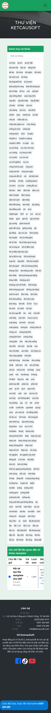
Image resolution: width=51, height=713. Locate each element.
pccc (33, 379)
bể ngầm (28, 72)
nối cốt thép (34, 365)
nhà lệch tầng (14, 360)
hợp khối (21, 261)
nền (21, 341)
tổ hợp (11, 478)
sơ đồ (11, 407)
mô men (31, 322)
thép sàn (24, 450)
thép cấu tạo (36, 436)
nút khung (25, 374)
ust (36, 502)
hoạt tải (12, 261)
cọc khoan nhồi (25, 152)
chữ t (23, 133)
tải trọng (22, 417)
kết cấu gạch (14, 266)
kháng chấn (13, 270)
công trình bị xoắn (16, 167)
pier (10, 388)
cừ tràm (12, 185)
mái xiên (22, 318)
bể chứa (19, 72)
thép (27, 436)
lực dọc (29, 308)
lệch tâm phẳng (15, 299)
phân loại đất (14, 384)
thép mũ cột (14, 450)
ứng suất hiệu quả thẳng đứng (21, 502)
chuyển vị (13, 138)
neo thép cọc (36, 351)
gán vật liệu (34, 218)
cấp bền (35, 91)
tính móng (13, 473)
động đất (37, 540)
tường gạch (13, 492)
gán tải (25, 218)
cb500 (11, 115)
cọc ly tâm (13, 157)
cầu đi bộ (31, 110)
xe (19, 521)
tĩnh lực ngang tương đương (20, 469)
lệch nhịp (24, 294)
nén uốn (21, 346)
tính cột (12, 464)
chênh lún (26, 115)
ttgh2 (32, 483)
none (38, 370)
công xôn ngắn (27, 171)
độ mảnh (19, 540)
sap (21, 403)
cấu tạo (29, 105)
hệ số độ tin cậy (15, 256)
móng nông (27, 337)
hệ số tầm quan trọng (27, 242)
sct (26, 403)
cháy (18, 115)
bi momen (28, 82)
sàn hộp (12, 398)
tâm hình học (14, 422)
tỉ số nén (21, 459)
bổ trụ (22, 91)
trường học (13, 483)
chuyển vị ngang (25, 138)
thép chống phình (16, 445)
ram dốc (12, 393)
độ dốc (37, 535)
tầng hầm (13, 426)
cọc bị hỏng (13, 148)
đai (10, 525)
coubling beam (31, 181)
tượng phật (25, 492)
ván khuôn (13, 511)
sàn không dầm (24, 398)
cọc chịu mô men (27, 148)
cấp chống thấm (15, 96)
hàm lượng (33, 233)
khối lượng (32, 285)
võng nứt (12, 516)
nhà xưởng (36, 360)
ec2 (31, 214)
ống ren (20, 379)
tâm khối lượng (28, 422)
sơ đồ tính (20, 407)
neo (36, 346)
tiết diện (30, 459)
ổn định (12, 379)
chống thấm (14, 133)
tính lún (36, 469)
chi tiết (35, 115)
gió (35, 228)
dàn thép (26, 204)
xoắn (25, 521)
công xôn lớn (14, 171)
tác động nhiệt (32, 412)
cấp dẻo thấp (23, 100)
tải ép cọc (13, 417)
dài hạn (12, 190)
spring (37, 407)
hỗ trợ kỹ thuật (29, 256)
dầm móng (25, 195)
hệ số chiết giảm (26, 237)
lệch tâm (34, 294)
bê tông (24, 77)
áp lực (20, 63)
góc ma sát (22, 233)
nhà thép (25, 360)
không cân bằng (32, 289)
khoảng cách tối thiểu (17, 285)
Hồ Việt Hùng (42, 581)
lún (24, 313)
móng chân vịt (35, 327)
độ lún (11, 540)
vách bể (18, 507)
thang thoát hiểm (16, 436)
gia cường (13, 223)
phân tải (34, 384)
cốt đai (20, 181)
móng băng (13, 327)
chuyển (30, 133)
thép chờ (12, 440)
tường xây (26, 497)
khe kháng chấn (27, 270)
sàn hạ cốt (33, 393)
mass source (33, 318)
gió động (12, 233)
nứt (17, 374)
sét (31, 403)
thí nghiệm (13, 455)
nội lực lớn (21, 370)
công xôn (29, 167)
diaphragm (13, 214)
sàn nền (35, 398)
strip (11, 412)
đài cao (35, 525)
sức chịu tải (19, 412)
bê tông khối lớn (15, 82)
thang (21, 431)
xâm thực (31, 516)
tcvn (20, 426)
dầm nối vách (14, 200)
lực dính (21, 308)
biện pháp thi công (16, 86)
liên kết (22, 303)
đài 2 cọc (26, 525)
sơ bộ (37, 403)
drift (22, 214)
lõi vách (12, 308)
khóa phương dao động (28, 275)
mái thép (12, 318)
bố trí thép (13, 91)
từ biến (12, 488)
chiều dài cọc (22, 119)
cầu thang (13, 110)
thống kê (12, 459)
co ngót (26, 143)
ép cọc (38, 214)
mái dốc (37, 313)
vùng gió (22, 516)
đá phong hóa (34, 521)
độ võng (29, 540)
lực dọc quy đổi (15, 313)
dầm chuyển (14, 195)
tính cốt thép (22, 464)
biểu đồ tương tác (33, 86)
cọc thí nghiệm (15, 162)
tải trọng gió (33, 417)
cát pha (12, 105)
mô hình (22, 322)
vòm (38, 511)
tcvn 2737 (28, 426)
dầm (19, 190)
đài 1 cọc (17, 525)
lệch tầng (12, 303)
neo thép (24, 351)
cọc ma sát (24, 157)
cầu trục (22, 110)
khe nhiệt (12, 275)
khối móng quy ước (16, 289)
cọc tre (25, 162)
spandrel (29, 407)
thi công (33, 450)
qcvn (23, 388)
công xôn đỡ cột (15, 176)
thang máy (30, 431)
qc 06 (17, 388)
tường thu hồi (14, 497)
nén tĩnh (12, 346)
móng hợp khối (25, 332)
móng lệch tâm (15, 337)
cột (25, 176)
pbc (27, 379)
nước (11, 374)
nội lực (11, 370)
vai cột (36, 507)
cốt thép (12, 181)
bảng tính (31, 67)
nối (26, 365)
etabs (11, 218)
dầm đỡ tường (14, 204)
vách (11, 507)
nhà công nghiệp (15, 355)
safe (20, 393)
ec (27, 214)
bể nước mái (14, 77)
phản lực (25, 384)
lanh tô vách (14, 294)
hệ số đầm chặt (28, 247)
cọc (32, 143)
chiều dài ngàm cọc (16, 124)
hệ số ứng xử (14, 247)
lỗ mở (29, 303)
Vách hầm (28, 507)
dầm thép (26, 200)
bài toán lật (13, 67)
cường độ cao (31, 185)
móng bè (24, 327)
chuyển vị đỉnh (14, 143)
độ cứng (29, 535)
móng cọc (13, 332)
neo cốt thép (14, 351)
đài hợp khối (22, 530)
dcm (29, 209)
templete (12, 431)
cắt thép (20, 105)
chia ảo (12, 119)
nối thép (30, 370)
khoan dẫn (13, 280)
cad (28, 91)
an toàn (12, 63)
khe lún (38, 270)
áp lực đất (29, 63)
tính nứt (23, 473)
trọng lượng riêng (32, 478)
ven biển (31, 511)
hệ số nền (13, 242)
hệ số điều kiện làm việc (18, 252)
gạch (18, 218)
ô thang (34, 374)
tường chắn (28, 488)
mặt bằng (13, 322)
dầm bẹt (26, 190)
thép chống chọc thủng (27, 440)
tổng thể (20, 478)
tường (19, 488)
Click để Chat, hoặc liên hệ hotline (23, 705)
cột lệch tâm (33, 176)
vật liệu (22, 511)
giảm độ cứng (14, 228)
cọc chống (13, 152)
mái (29, 313)
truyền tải (24, 483)
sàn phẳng (13, 403)
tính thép (31, 473)
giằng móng (27, 228)
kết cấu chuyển (32, 261)
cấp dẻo (12, 100)
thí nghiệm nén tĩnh (27, 455)
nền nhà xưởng (31, 341)
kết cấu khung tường (30, 266)
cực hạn (21, 185)
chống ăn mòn (14, 129)
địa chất (20, 535)
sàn (25, 393)
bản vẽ (23, 67)
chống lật (26, 129)
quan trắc (31, 388)
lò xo (35, 303)
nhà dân (28, 355)
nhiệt (11, 365)
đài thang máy (34, 530)
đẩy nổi (12, 535)
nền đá (29, 346)
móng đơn (13, 341)
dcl (24, 209)
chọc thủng (31, 124)
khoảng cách (25, 280)
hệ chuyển (13, 237)
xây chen (12, 521)
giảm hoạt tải (24, 223)
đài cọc (12, 530)
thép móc (29, 445)
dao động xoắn (15, 209)
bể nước (38, 72)
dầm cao (35, 190)
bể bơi (11, 72)
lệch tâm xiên (29, 299)
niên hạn (19, 365)
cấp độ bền (34, 100)
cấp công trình (29, 96)
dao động (35, 204)
